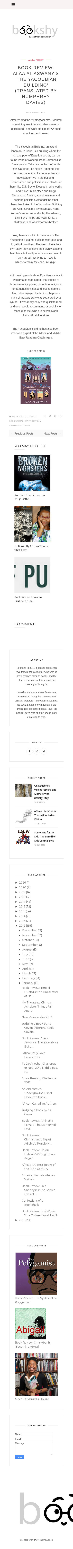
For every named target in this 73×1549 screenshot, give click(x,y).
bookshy (35, 113)
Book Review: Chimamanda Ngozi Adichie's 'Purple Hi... (37, 1139)
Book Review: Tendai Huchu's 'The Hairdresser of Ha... (40, 992)
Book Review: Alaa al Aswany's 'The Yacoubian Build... (40, 1042)
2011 (22, 1220)
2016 (22, 906)
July (25, 954)
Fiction (36, 421)
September (30, 944)
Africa (43, 333)
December (29, 930)
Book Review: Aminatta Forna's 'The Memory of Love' (39, 1125)
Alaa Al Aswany (36, 60)
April (25, 968)
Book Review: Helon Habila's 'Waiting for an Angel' (38, 1154)
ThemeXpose (46, 1539)
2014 (22, 916)
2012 (22, 925)
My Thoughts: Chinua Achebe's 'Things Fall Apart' (37, 1006)
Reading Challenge (19, 425)
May (25, 964)
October (28, 940)
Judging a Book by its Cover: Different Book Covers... (38, 1028)
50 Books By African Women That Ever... (31, 548)
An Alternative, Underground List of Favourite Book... (37, 1093)
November (29, 935)
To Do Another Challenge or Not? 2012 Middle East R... (40, 1067)
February (28, 978)
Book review (16, 421)
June (25, 959)
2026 (22, 882)
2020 (22, 887)
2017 (22, 901)
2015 (22, 911)
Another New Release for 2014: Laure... (29, 497)
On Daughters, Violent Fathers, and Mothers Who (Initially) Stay (45, 792)
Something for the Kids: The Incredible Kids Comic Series (45, 836)
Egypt (28, 421)
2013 (22, 920)
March (26, 973)
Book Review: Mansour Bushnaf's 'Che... (28, 599)
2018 (22, 897)
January (27, 983)
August (27, 949)
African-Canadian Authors (39, 1103)
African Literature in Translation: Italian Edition (45, 815)
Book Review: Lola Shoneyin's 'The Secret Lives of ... (38, 1190)
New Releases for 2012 (37, 1017)
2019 (22, 892)
